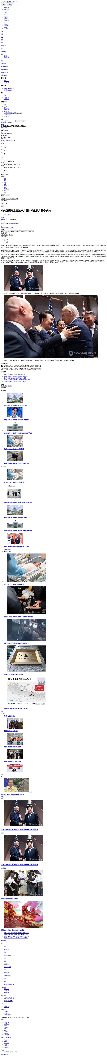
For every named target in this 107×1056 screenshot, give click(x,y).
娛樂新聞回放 (4, 69)
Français (6, 1033)
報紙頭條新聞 (4, 72)
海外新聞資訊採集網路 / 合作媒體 (13, 113)
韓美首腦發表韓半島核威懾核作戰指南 (14, 374)
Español (6, 1031)
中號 (7, 241)
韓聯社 (2, 124)
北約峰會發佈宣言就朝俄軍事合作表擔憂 (15, 378)
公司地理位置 (7, 114)
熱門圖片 (3, 713)
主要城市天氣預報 (9, 88)
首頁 (5, 104)
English (6, 1027)
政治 (2, 37)
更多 (2, 711)
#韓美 (2, 122)
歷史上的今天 (4, 75)
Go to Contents (4, 1)
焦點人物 (6, 81)
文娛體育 (3, 45)
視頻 (2, 60)
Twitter (5, 27)
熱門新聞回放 (4, 66)
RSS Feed (6, 28)
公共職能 (6, 108)
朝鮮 (2, 48)
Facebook (6, 25)
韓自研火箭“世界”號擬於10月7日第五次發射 (16, 934)
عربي (5, 1030)
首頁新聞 (3, 868)
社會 (2, 42)
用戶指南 (6, 116)
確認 (2, 206)
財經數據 (6, 82)
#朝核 (5, 122)
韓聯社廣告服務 (8, 90)
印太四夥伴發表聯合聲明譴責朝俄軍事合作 (16, 376)
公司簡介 (6, 106)
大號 (7, 242)
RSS (5, 95)
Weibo (5, 22)
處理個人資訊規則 (6, 1037)
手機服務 (6, 97)
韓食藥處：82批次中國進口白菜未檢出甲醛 (12, 930)
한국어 (6, 1025)
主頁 (2, 940)
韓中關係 (3, 51)
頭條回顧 (3, 63)
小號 (7, 239)
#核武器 (10, 122)
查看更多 (5, 130)
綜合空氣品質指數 (6, 140)
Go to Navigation (12, 1)
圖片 (2, 54)
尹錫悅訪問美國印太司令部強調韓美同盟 (15, 381)
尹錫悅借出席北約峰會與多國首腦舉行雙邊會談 (17, 379)
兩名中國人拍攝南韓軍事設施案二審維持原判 (16, 933)
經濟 (2, 40)
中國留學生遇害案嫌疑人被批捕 (9, 898)
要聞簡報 (6, 992)
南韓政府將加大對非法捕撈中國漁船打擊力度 (16, 936)
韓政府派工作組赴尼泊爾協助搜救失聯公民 (12, 794)
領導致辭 (6, 109)
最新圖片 (6, 56)
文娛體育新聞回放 (9, 984)
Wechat (5, 24)
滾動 (2, 34)
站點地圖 (6, 99)
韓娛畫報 (6, 57)
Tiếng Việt (6, 1034)
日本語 (6, 1028)
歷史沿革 (6, 111)
